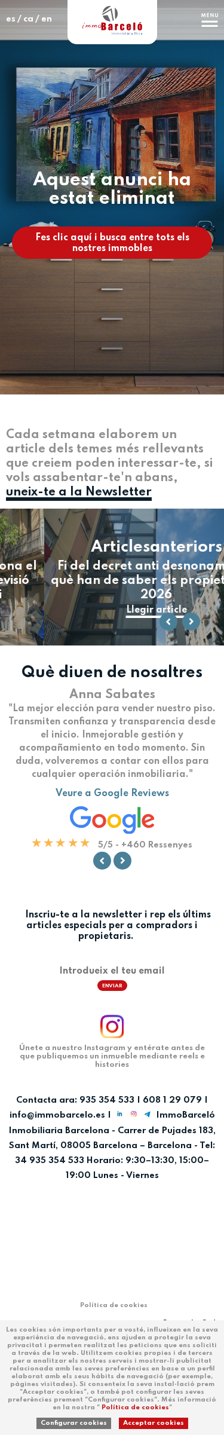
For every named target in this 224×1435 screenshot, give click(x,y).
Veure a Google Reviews (112, 793)
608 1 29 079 (172, 1100)
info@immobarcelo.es (57, 1116)
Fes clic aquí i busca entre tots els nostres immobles (112, 243)
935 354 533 (106, 1100)
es (11, 19)
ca (28, 19)
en (46, 19)
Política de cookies (135, 1407)
